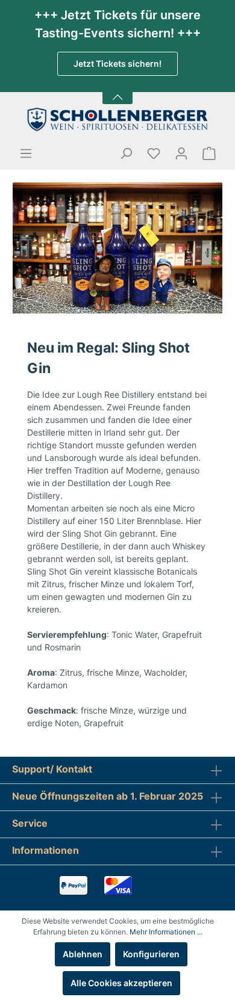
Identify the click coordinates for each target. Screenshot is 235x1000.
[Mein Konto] (181, 153)
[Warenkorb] (209, 153)
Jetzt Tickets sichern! (117, 63)
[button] (117, 90)
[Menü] (26, 153)
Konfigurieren (151, 954)
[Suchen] (126, 153)
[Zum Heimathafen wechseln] (117, 119)
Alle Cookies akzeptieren (121, 983)
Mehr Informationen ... (166, 931)
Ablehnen (82, 954)
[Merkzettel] (154, 153)
